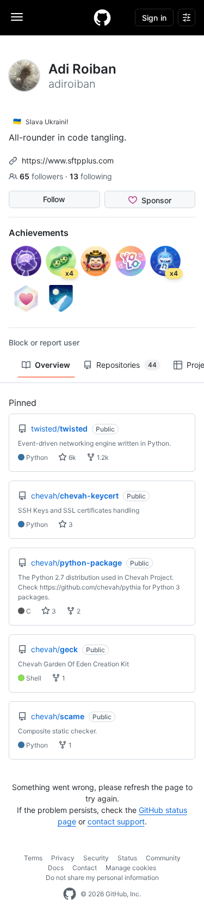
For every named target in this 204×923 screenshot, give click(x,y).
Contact (84, 868)
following (91, 176)
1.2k (102, 457)
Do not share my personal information (102, 877)
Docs (56, 868)
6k (71, 457)
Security (96, 858)
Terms (33, 858)
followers (42, 176)
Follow (54, 199)
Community (163, 858)
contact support (116, 821)
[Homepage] (102, 17)
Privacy (63, 858)
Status (127, 858)
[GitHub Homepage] (69, 894)
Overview (52, 364)
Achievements (39, 232)
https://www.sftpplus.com (68, 160)
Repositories (126, 364)
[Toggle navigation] (17, 17)
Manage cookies (131, 868)
